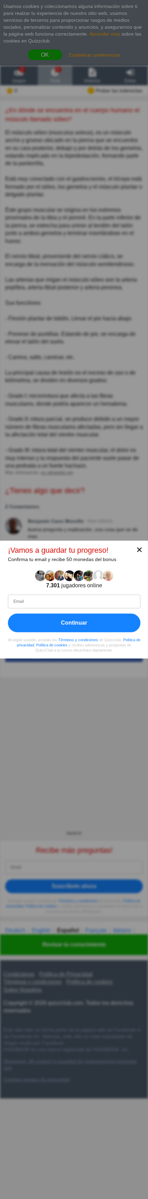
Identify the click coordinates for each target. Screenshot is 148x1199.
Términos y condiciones (78, 640)
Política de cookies (51, 645)
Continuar (74, 623)
